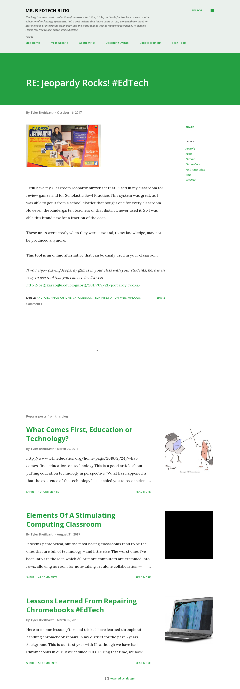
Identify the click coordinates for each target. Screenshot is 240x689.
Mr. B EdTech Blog (47, 10)
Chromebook (193, 164)
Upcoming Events (117, 42)
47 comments (47, 577)
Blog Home (33, 42)
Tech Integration (195, 169)
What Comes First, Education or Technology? (79, 434)
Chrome (190, 159)
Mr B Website (59, 42)
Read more (143, 491)
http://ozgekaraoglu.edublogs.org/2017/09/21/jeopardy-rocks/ (83, 285)
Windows (191, 180)
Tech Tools (179, 42)
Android (190, 148)
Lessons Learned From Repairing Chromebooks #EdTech (81, 605)
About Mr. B (87, 42)
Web (188, 175)
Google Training (150, 42)
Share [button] (190, 127)
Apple (189, 154)
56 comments (47, 663)
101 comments (48, 491)
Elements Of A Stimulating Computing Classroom (71, 520)
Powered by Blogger (122, 678)
